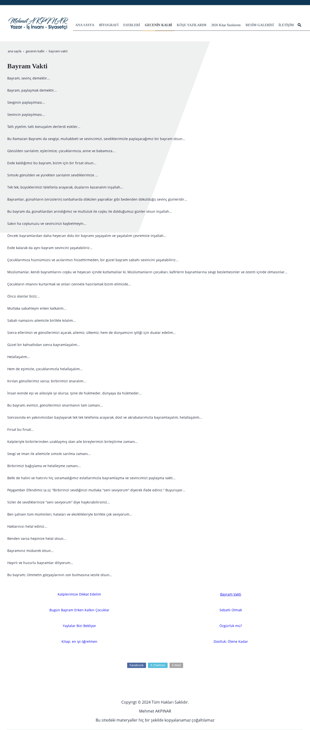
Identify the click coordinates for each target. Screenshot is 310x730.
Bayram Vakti (230, 594)
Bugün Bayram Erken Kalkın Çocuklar (79, 610)
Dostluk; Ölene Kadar (231, 641)
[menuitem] (85, 25)
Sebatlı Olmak (230, 610)
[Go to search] (299, 25)
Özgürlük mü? (230, 625)
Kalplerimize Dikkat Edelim (79, 594)
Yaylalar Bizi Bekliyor (79, 625)
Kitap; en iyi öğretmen (79, 641)
